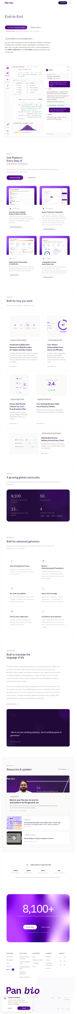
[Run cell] (14, 100)
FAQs (34, 966)
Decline (10, 1008)
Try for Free (30, 927)
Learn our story (11, 704)
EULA (58, 1009)
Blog (34, 956)
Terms (62, 1009)
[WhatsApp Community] (60, 964)
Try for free (63, 3)
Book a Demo (46, 927)
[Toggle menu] (69, 2)
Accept (24, 1008)
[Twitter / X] (60, 957)
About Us (48, 956)
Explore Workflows (15, 227)
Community (36, 963)
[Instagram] (60, 961)
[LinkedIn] (64, 957)
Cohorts (9, 966)
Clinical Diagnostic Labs (25, 963)
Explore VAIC (14, 275)
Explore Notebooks (48, 229)
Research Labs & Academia (24, 957)
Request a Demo (36, 27)
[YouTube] (64, 961)
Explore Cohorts (47, 277)
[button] (29, 72)
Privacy (68, 1009)
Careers (48, 960)
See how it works (10, 31)
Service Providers (24, 977)
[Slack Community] (64, 964)
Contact (48, 968)
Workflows (9, 956)
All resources (62, 769)
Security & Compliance (49, 964)
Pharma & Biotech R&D (25, 968)
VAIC (8, 963)
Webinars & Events (38, 960)
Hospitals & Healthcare (23, 973)
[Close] (30, 997)
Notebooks (10, 960)
